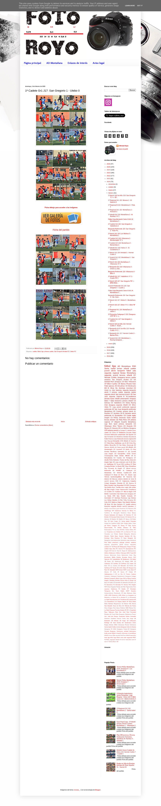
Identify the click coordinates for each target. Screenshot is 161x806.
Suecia (119, 618)
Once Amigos (108, 608)
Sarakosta (122, 616)
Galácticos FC (115, 589)
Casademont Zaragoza (124, 576)
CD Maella (113, 519)
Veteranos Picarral (123, 624)
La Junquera (130, 595)
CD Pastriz (130, 565)
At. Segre (122, 551)
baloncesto (114, 434)
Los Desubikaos (109, 601)
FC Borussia (117, 584)
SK (135, 538)
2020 (109, 182)
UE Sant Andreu (115, 622)
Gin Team (115, 591)
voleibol (106, 546)
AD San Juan (116, 409)
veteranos (131, 506)
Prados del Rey (124, 460)
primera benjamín (125, 424)
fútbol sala (131, 371)
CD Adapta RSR (127, 561)
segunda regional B (117, 396)
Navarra (121, 536)
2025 (109, 167)
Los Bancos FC (128, 532)
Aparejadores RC (131, 548)
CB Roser (107, 561)
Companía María (114, 578)
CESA (128, 453)
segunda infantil (122, 405)
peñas (115, 384)
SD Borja (107, 504)
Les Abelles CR (118, 532)
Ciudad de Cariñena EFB (112, 523)
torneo (119, 368)
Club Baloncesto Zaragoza (125, 494)
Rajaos (120, 502)
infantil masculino (131, 635)
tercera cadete (131, 377)
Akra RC (115, 548)
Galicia (127, 529)
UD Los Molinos (123, 428)
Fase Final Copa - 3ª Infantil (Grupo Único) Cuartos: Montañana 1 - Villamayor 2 (126, 723)
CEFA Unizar (119, 570)
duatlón (128, 504)
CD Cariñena (122, 563)
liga (43, 351)
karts (105, 637)
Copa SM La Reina (125, 578)
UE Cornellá (132, 451)
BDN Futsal (130, 553)
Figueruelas (129, 586)
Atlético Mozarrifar (110, 445)
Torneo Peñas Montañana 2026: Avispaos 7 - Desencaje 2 (125, 682)
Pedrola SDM (124, 608)
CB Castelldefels (115, 559)
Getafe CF (125, 589)
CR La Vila (118, 574)
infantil (126, 368)
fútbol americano (113, 542)
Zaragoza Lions (109, 540)
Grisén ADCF (124, 591)
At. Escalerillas (117, 415)
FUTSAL (122, 529)
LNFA (106, 595)
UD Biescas (113, 479)
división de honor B (129, 479)
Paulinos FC (118, 538)
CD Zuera (112, 432)
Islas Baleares (128, 593)
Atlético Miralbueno (109, 553)
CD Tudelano (116, 491)
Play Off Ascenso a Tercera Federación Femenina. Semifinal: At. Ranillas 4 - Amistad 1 (126, 737)
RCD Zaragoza (131, 485)
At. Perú (117, 551)
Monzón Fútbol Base (111, 536)
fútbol (39, 351)
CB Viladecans (116, 561)
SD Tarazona (127, 477)
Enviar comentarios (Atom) (44, 425)
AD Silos (133, 462)
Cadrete (133, 574)
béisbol (114, 633)
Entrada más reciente (33, 421)
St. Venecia (114, 428)
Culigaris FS (115, 525)
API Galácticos (116, 510)
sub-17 (106, 641)
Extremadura (108, 529)
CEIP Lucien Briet (128, 570)
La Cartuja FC (122, 430)
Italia (134, 593)
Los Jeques (118, 601)
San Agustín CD (131, 434)
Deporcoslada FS (110, 527)
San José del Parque (111, 616)
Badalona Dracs (126, 513)
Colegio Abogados (110, 483)
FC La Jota (115, 529)
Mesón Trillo (127, 603)
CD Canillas (114, 563)
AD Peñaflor (116, 470)
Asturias (124, 510)
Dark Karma (132, 525)
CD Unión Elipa (121, 567)
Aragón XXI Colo (109, 551)
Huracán (133, 591)
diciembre (112, 184)
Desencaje (130, 445)
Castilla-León (128, 472)
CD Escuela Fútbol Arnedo (117, 517)
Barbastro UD (114, 515)
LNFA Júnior (121, 595)
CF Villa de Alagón (127, 491)
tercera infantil (125, 375)
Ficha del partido (61, 230)
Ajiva (110, 548)
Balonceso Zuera (115, 555)
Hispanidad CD (121, 485)
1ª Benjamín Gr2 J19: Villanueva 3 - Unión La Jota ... (120, 267)
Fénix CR (126, 420)
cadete (35, 351)
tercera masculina (130, 544)
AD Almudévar (120, 386)
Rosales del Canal (109, 614)
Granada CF (131, 496)
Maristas (110, 603)
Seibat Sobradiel (131, 616)
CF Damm (120, 572)
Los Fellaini (114, 534)
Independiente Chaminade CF (113, 593)
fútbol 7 (107, 401)
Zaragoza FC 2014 (110, 629)
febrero (111, 193)
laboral (128, 468)
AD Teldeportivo (122, 546)
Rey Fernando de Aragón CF (114, 468)
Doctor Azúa (124, 580)
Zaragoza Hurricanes (116, 631)
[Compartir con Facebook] (63, 348)
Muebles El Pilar (117, 500)
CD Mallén (119, 519)
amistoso (107, 380)
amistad (126, 631)
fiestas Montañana (128, 373)
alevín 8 (107, 392)
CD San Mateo (121, 445)
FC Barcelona (108, 584)
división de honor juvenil (117, 447)
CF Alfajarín (115, 422)
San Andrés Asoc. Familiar (112, 487)
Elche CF (133, 582)
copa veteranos (131, 540)
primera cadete (48, 351)
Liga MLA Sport (110, 424)
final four (123, 635)
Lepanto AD (132, 599)
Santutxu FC (121, 504)
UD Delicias (114, 620)
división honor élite (109, 635)
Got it (140, 6)
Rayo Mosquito (128, 538)
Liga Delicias (132, 498)
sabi (125, 637)
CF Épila (133, 464)
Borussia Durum (127, 557)
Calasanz (107, 576)
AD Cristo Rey (131, 443)
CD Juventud (117, 449)
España (123, 496)
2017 (109, 353)
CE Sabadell (111, 570)
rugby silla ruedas (130, 487)
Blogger (97, 790)
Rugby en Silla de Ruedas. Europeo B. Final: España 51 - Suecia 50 (126, 765)
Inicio (63, 421)
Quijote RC (123, 610)
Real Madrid (126, 502)
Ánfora (111, 641)
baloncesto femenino (120, 540)
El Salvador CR (125, 582)
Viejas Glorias (119, 455)
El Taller (133, 527)
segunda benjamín (129, 390)
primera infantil (127, 401)
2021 (109, 179)
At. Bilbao (130, 510)
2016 (109, 356)
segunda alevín (109, 394)
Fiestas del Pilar (121, 586)
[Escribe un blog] (58, 348)
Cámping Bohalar (114, 580)
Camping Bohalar (109, 466)
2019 (109, 347)
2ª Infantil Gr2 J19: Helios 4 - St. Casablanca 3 (119, 248)
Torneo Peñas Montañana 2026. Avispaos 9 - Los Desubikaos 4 (125, 668)
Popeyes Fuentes (115, 610)
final (105, 542)
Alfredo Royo (123, 146)
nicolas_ (77, 790)
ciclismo (120, 479)
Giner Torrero (117, 426)
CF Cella (113, 572)
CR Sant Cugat (113, 521)
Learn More (130, 6)
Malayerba (127, 534)
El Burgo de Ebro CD (119, 475)
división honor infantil (112, 399)
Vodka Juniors (116, 627)
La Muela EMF (120, 466)
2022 (109, 176)
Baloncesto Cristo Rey (129, 555)
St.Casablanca (131, 396)
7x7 (110, 546)
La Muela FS (114, 597)
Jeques (130, 475)
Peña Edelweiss (114, 460)
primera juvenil (113, 430)
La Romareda (132, 597)
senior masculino (126, 639)
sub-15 (134, 639)
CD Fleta (119, 420)
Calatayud (113, 576)
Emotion (106, 451)
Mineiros (133, 534)
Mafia (106, 603)
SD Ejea (113, 504)
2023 (109, 173)
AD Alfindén (129, 447)
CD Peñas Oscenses (118, 418)
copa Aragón (108, 453)
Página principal (32, 62)
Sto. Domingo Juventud (124, 388)
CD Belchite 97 (128, 515)
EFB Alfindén (124, 441)
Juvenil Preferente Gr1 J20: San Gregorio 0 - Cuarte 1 (119, 286)
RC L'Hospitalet (131, 610)
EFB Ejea (116, 496)
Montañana (108, 411)
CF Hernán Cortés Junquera (120, 376)
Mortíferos (113, 451)
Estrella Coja (112, 485)
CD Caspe (130, 563)
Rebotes (133, 502)
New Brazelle (108, 605)
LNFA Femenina (113, 595)
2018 (109, 350)
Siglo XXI (112, 462)
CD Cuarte (127, 415)
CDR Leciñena (125, 464)
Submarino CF (122, 451)
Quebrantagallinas (116, 477)
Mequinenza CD (118, 603)
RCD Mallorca (112, 502)
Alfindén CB (129, 455)
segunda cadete (130, 392)
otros (122, 487)
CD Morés (126, 449)
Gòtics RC (133, 529)
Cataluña (133, 481)
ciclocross (124, 633)
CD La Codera (112, 565)
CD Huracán (128, 426)
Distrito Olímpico (123, 527)
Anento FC (121, 548)
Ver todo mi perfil (122, 149)
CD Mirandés (122, 565)
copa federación (119, 439)
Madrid (121, 534)
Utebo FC (73, 351)
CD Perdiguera (128, 458)
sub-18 (124, 506)
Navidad (127, 536)
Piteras (131, 608)
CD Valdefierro (116, 403)
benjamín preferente (129, 409)
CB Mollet (133, 559)
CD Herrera (128, 517)
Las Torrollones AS (123, 599)
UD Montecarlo (130, 386)
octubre (111, 187)
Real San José (120, 612)
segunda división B (115, 639)
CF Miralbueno (121, 432)
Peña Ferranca (128, 500)
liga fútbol (117, 637)
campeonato (121, 434)
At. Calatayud (127, 470)
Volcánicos (119, 436)
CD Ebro (125, 382)
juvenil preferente (123, 407)
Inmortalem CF (109, 498)
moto (121, 637)
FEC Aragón (132, 584)
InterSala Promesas (121, 498)
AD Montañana (54, 62)
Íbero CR (115, 641)
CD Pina (133, 449)
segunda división (116, 506)
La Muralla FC (123, 597)
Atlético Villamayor (121, 553)
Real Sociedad (131, 612)
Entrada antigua (90, 421)
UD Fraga (122, 620)
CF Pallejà (129, 572)
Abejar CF (130, 546)
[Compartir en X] (60, 348)
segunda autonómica (111, 544)
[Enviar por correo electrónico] (55, 348)
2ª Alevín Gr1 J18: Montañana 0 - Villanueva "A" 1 (119, 263)
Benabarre (107, 557)
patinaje (122, 542)
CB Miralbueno (124, 559)
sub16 (121, 544)
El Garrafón (117, 582)
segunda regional (111, 373)
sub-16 (124, 443)
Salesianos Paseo (130, 614)
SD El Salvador (125, 413)
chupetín (118, 633)
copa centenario (120, 462)
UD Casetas (117, 411)
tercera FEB (114, 481)
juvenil (106, 371)
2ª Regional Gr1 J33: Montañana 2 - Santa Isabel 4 (126, 710)
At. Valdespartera (131, 551)
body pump (107, 633)
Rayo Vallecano (109, 612)
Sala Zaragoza (120, 614)
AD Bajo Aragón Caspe (111, 489)
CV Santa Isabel (124, 521)
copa (114, 407)
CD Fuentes (117, 458)
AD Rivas (114, 546)
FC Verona (124, 584)
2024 (109, 170)
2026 (109, 164)
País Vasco (116, 608)
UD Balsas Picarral (125, 384)
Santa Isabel (131, 418)
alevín (113, 371)
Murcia (134, 603)
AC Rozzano (130, 508)
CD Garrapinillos (119, 453)
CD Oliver (132, 405)
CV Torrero (127, 574)
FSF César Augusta (110, 586)
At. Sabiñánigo (108, 464)
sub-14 (128, 462)
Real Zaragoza (116, 382)
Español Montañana (128, 422)
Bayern (121, 515)
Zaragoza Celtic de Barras (128, 627)
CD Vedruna (117, 472)
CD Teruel (117, 464)
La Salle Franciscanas (110, 599)
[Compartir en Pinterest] (65, 348)
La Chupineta (108, 532)
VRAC (115, 624)
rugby (134, 415)
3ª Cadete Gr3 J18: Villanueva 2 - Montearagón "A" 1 (119, 239)
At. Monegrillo (115, 513)
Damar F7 (124, 525)
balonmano (132, 631)
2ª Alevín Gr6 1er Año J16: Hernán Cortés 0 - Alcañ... (119, 325)
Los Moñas (108, 500)
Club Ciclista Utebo (126, 523)
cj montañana (132, 633)
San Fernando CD (110, 436)
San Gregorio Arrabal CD (61, 351)
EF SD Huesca (128, 483)
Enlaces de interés (77, 62)
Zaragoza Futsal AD (123, 629)
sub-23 (106, 481)
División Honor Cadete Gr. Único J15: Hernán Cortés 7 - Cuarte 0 (126, 752)
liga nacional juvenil (123, 394)
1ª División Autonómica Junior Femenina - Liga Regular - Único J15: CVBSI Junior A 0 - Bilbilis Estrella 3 (126, 696)
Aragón (106, 418)
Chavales (133, 521)
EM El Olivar (109, 388)
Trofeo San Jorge (127, 618)
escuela (118, 635)
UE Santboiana (126, 622)
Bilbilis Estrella (116, 557)
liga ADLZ (111, 637)
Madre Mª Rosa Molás (129, 601)
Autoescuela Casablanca (128, 489)
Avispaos (133, 399)
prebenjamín (124, 399)
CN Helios (126, 403)
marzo (110, 190)
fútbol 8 (109, 384)
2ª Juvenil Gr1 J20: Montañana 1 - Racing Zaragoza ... (119, 339)
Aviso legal (98, 62)
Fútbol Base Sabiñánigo (114, 443)
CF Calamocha (124, 481)
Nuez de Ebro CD (118, 605)
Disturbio (119, 483)
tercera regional (129, 439)
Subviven (107, 618)
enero (110, 344)
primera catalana (130, 542)
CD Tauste (113, 567)
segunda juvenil (111, 375)
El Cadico (110, 582)
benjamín (121, 371)
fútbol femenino (116, 401)
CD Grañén (108, 491)
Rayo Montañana (130, 466)
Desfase (125, 436)
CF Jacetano (115, 413)
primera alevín (128, 411)
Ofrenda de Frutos (130, 605)
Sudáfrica (113, 618)
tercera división (109, 420)
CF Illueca (126, 519)
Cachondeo (112, 494)
